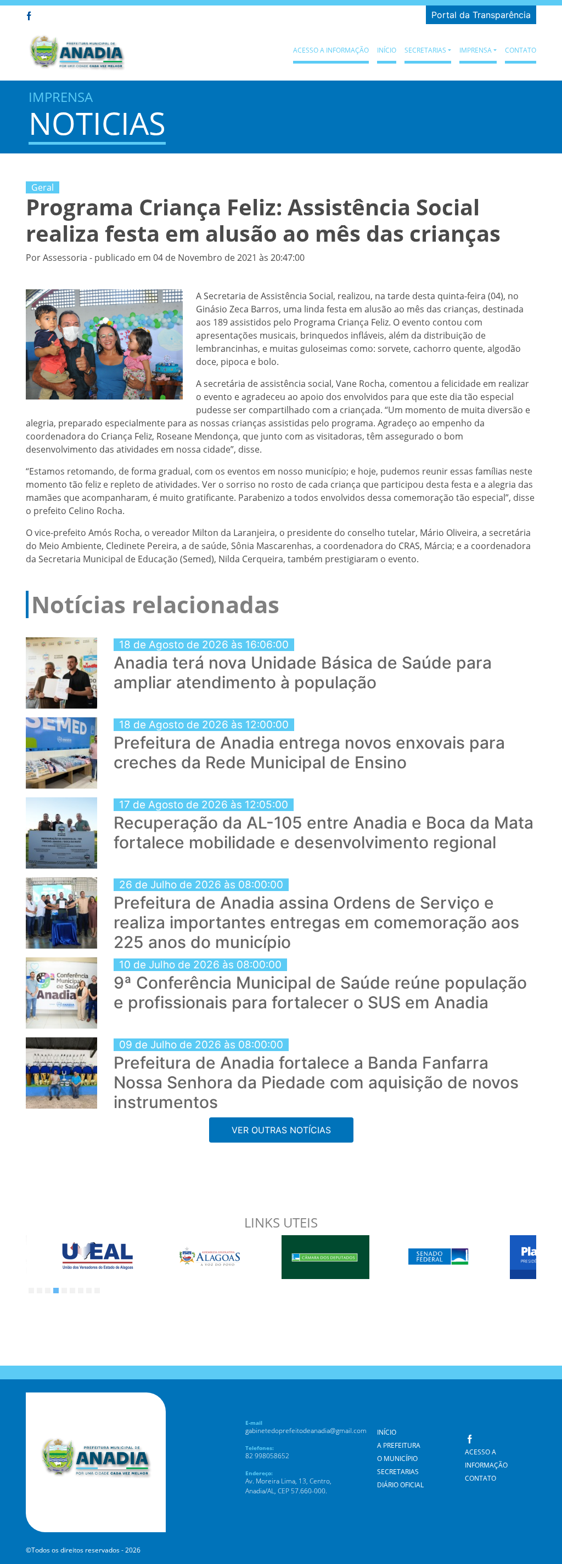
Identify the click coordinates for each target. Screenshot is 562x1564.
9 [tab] (97, 1290)
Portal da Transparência (481, 14)
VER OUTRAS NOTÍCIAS (281, 1130)
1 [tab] (31, 1290)
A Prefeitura (398, 1445)
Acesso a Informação (331, 50)
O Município (397, 1458)
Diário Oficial (400, 1484)
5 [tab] (64, 1290)
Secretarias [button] (425, 50)
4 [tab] (56, 1290)
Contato (520, 50)
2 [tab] (39, 1290)
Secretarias (398, 1471)
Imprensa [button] (475, 50)
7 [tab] (80, 1290)
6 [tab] (72, 1290)
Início (386, 50)
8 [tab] (89, 1290)
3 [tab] (47, 1290)
